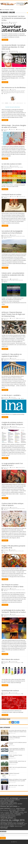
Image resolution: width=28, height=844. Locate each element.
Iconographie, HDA (12, 52)
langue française (20, 808)
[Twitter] (15, 722)
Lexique (21, 167)
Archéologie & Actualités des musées (17, 236)
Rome (14, 818)
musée (25, 812)
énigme (12, 826)
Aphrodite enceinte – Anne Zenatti (16, 785)
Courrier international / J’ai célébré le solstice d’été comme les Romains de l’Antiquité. (17, 750)
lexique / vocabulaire (4, 812)
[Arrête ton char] (14, 3)
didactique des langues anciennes (12, 799)
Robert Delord (5, 549)
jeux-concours (5, 808)
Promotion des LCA (20, 91)
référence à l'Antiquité (6, 822)
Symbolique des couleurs (10, 691)
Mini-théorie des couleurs (10, 659)
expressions (2, 804)
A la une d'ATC (5, 52)
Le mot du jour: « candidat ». (11, 395)
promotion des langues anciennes (7, 814)
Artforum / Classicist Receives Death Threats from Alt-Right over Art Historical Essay (13, 314)
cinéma (1, 799)
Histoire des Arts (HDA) (8, 806)
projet (22, 813)
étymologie (4, 828)
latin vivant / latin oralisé (16, 810)
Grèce (12, 804)
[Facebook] (12, 722)
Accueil (2, 9)
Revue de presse (6, 196)
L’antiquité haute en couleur (11, 194)
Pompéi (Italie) (17, 813)
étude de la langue (18, 826)
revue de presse (6, 818)
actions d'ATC (4, 798)
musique (21, 812)
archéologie (14, 798)
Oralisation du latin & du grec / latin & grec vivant (13, 91)
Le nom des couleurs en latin (11, 164)
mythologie (2, 813)
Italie (19, 806)
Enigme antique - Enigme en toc (8, 802)
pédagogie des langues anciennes (8, 816)
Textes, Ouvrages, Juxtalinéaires (18, 92)
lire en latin (14, 812)
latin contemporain (4, 810)
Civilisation (12, 90)
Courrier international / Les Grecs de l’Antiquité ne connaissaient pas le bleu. (14, 18)
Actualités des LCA (6, 23)
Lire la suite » (5, 39)
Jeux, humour (17, 90)
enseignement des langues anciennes (8, 803)
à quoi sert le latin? (4, 826)
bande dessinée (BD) (23, 798)
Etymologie (17, 167)
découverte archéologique (7, 801)
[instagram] (18, 722)
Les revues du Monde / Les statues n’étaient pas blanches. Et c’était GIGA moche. (13, 47)
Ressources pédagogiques (7, 92)
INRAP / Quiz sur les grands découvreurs (17, 767)
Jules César (13, 808)
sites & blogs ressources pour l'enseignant (11, 823)
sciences (14, 822)
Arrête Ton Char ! (6, 89)
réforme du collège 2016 (12, 820)
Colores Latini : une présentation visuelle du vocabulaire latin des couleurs (13, 275)
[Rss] (10, 722)
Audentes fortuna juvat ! (14, 773)
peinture (7, 813)
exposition (20, 803)
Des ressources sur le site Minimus (14, 87)
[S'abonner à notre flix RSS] (27, 12)
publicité (18, 815)
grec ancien (8, 804)
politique (12, 813)
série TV (25, 823)
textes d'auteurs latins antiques (7, 824)
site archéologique (20, 822)
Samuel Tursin (5, 22)
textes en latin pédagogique (19, 824)
